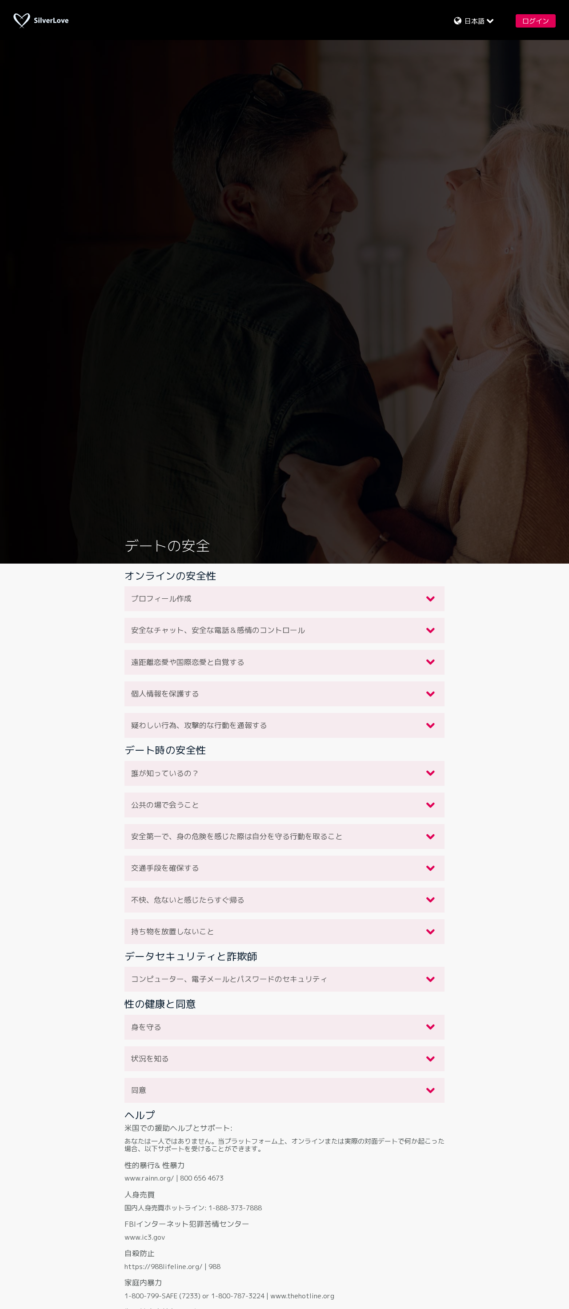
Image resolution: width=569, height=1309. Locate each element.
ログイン (535, 21)
